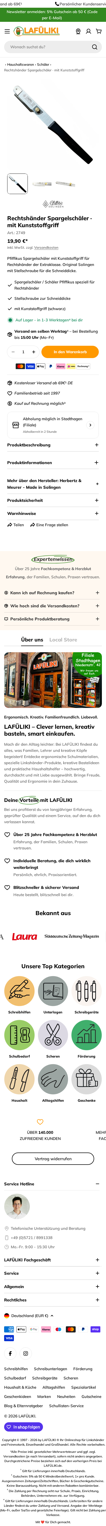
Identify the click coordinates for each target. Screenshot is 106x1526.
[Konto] (88, 31)
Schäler (43, 64)
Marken (44, 1396)
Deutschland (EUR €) (29, 1315)
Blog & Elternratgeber (23, 1405)
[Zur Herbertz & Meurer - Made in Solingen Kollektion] (53, 204)
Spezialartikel (83, 1387)
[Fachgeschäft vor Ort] (78, 31)
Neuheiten (66, 1396)
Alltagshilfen (53, 1387)
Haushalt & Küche (20, 1387)
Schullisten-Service (66, 1405)
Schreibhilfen (16, 1368)
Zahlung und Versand (53, 1506)
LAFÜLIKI (27, 1416)
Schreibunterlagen (50, 1368)
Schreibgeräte (44, 1378)
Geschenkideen (17, 1396)
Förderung (82, 1368)
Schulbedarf (15, 1378)
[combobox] (53, 47)
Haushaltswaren (20, 64)
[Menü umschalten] (7, 31)
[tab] (32, 641)
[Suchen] (95, 47)
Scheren (71, 1378)
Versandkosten (46, 247)
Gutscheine (91, 1396)
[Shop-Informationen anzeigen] (90, 425)
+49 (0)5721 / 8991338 (31, 1237)
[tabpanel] (53, 718)
